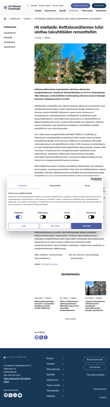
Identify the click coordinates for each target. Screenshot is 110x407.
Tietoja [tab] (87, 186)
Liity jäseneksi (99, 5)
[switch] (43, 217)
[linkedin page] (36, 337)
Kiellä (23, 226)
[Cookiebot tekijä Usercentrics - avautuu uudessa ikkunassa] (92, 179)
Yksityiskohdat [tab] (55, 186)
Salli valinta (55, 226)
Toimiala (38, 11)
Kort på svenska (58, 6)
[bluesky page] (20, 395)
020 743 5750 (14, 375)
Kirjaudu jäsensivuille (80, 5)
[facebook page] (46, 337)
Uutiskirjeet (9, 42)
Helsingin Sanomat (49, 264)
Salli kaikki (86, 226)
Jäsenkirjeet (9, 47)
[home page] (5, 19)
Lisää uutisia (70, 319)
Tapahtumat (10, 33)
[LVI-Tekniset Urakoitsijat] (12, 7)
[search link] (28, 6)
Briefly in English (45, 6)
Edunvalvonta (50, 11)
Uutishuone (74, 11)
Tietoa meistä (87, 11)
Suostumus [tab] (22, 186)
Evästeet (102, 398)
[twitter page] (41, 337)
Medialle (34, 6)
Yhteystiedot (101, 11)
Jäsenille (62, 11)
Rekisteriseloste (100, 389)
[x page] (10, 395)
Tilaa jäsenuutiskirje (96, 375)
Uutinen (27, 19)
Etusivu (50, 358)
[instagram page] (15, 395)
